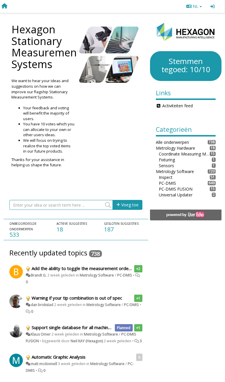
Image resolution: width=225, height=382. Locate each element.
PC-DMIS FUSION (175, 189)
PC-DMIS (124, 275)
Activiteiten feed (177, 105)
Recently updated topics (48, 252)
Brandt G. (39, 275)
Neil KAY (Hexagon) (87, 340)
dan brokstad (42, 304)
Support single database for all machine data (76, 327)
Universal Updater (175, 195)
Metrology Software (97, 275)
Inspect (166, 177)
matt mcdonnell (44, 363)
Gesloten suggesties (121, 224)
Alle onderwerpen (172, 142)
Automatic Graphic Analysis (59, 357)
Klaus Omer (41, 334)
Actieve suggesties (72, 224)
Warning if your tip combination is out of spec (77, 298)
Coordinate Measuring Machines (184, 154)
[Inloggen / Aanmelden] (212, 6)
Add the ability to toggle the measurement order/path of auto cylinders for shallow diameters (126, 268)
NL (196, 6)
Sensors (166, 165)
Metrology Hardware (175, 148)
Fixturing (167, 160)
